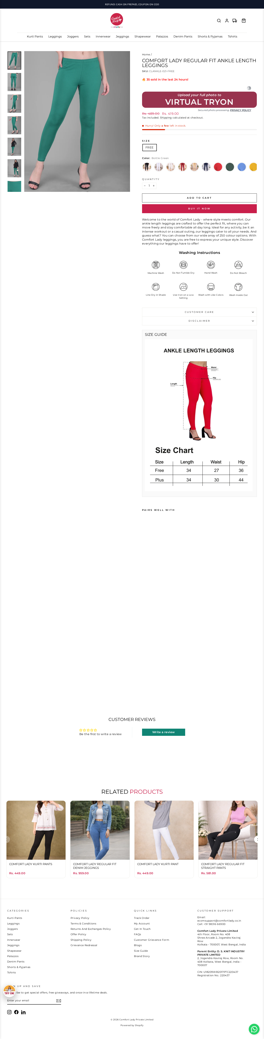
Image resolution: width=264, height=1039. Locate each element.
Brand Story (142, 956)
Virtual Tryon (199, 102)
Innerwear (103, 36)
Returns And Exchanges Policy (91, 928)
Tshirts (232, 36)
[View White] (159, 167)
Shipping (166, 117)
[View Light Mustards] (253, 167)
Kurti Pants (35, 36)
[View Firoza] (242, 167)
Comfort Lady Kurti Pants (30, 864)
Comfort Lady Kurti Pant (158, 864)
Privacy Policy (240, 110)
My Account (142, 923)
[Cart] (243, 20)
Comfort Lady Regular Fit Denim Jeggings (94, 866)
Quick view (36, 853)
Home (146, 54)
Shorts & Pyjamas (210, 36)
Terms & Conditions (83, 923)
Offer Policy (78, 934)
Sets (87, 36)
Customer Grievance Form (151, 939)
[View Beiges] (194, 167)
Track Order (141, 918)
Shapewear (143, 36)
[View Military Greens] (230, 167)
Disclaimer (199, 320)
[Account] (227, 20)
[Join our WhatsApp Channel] (254, 1029)
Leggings (55, 36)
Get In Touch (142, 928)
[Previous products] (6, 839)
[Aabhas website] (249, 88)
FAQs (137, 934)
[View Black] (147, 167)
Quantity (151, 179)
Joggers (73, 36)
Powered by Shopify (132, 1025)
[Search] (219, 20)
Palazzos (162, 36)
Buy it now (199, 208)
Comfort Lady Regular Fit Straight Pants (222, 866)
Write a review (163, 732)
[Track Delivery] (235, 20)
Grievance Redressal (84, 945)
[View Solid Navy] (206, 167)
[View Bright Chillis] (218, 167)
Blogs (138, 945)
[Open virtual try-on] (9, 990)
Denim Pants (182, 36)
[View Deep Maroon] (182, 167)
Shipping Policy (81, 939)
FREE (149, 147)
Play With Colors (132, 4)
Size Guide (141, 950)
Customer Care (199, 312)
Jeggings (122, 36)
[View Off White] (170, 167)
